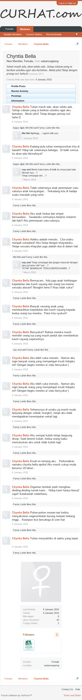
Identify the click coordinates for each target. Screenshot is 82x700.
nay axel (26, 169)
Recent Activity (19, 91)
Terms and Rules (72, 695)
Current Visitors (34, 34)
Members (25, 29)
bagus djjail (18, 127)
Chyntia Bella (20, 106)
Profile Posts (18, 86)
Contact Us (67, 689)
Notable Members (13, 34)
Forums (9, 29)
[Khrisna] (28, 645)
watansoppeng (51, 665)
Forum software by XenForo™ (16, 695)
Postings (16, 96)
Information (17, 100)
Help (77, 689)
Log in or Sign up (67, 3)
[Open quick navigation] (77, 44)
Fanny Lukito (45, 127)
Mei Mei (29, 127)
